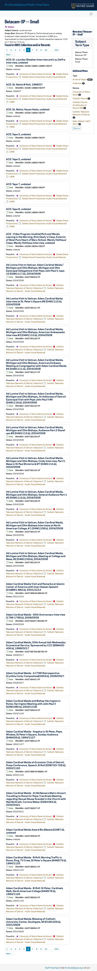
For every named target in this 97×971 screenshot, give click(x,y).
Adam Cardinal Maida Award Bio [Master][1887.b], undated (35, 831)
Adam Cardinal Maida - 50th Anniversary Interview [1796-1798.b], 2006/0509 (35, 616)
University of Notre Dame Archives (35, 74)
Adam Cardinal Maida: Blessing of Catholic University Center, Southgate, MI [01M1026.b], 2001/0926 (33, 921)
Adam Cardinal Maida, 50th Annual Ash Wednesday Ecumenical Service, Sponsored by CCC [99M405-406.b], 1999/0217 (36, 645)
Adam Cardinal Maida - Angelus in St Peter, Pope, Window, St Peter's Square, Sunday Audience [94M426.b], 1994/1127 (34, 734)
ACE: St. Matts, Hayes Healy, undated (27, 109)
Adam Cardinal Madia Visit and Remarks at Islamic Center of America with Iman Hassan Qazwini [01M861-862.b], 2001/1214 (35, 586)
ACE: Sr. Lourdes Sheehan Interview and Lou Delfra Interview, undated (35, 61)
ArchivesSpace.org (73, 967)
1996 (12, 101)
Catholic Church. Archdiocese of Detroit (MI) (80, 105)
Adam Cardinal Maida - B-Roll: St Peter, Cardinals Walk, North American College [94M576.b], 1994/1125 (34, 891)
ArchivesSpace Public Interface (27, 4)
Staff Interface (52, 967)
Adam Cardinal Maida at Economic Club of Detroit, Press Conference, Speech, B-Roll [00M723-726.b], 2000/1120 (36, 765)
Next (9, 54)
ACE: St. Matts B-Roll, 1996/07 (24, 84)
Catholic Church (80, 98)
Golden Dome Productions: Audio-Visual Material (44, 77)
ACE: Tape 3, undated (18, 134)
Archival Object (80, 79)
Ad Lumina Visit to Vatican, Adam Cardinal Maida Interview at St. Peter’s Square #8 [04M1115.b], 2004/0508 (34, 301)
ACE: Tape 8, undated (18, 209)
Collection (77, 83)
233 (56, 50)
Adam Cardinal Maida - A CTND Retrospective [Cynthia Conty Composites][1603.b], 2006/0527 (35, 674)
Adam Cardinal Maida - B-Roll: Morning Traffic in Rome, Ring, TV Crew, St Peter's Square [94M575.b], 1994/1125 (36, 860)
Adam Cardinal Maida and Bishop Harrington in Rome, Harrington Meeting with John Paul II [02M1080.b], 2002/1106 (33, 703)
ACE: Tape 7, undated (18, 184)
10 (46, 50)
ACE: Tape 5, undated (18, 159)
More (76, 128)
